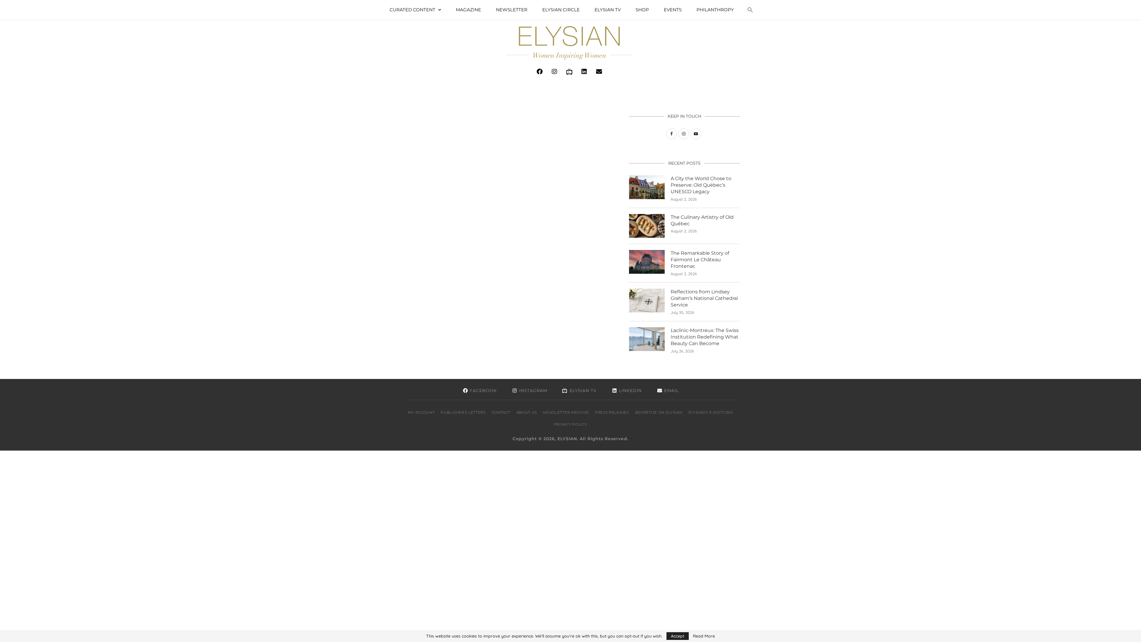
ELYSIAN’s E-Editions (710, 412)
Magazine (468, 9)
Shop (642, 9)
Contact (501, 412)
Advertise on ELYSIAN (659, 412)
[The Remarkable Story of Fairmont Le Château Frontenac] (647, 262)
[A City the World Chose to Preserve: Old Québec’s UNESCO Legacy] (647, 187)
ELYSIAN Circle (561, 9)
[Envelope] (599, 72)
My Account (421, 412)
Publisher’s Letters (463, 412)
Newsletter (511, 9)
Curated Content (412, 9)
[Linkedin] (584, 72)
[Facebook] (540, 72)
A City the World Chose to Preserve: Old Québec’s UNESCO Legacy (701, 185)
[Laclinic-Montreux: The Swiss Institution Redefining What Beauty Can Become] (647, 339)
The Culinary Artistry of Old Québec (702, 220)
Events (673, 9)
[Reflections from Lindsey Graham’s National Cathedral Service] (647, 300)
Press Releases (612, 412)
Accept (677, 636)
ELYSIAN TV (608, 9)
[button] (750, 10)
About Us (526, 412)
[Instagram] (554, 72)
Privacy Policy (570, 424)
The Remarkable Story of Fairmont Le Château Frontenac (700, 259)
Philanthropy (715, 9)
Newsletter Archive (566, 412)
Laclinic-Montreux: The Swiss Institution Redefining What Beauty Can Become (705, 337)
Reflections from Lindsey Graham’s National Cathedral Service (704, 298)
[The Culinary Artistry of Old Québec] (647, 226)
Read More (704, 636)
